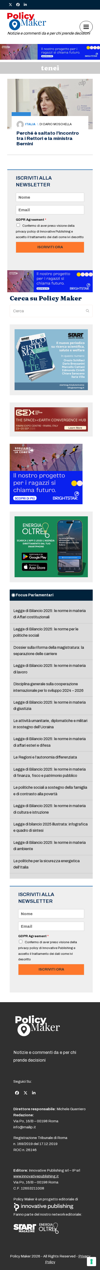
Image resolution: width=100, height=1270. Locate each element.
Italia (30, 124)
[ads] (50, 58)
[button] (86, 27)
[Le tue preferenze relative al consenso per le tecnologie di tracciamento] (91, 1261)
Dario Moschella (57, 124)
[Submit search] (87, 311)
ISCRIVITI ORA (50, 247)
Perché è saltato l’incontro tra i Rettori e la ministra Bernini (48, 138)
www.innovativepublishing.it (36, 1176)
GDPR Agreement (31, 219)
